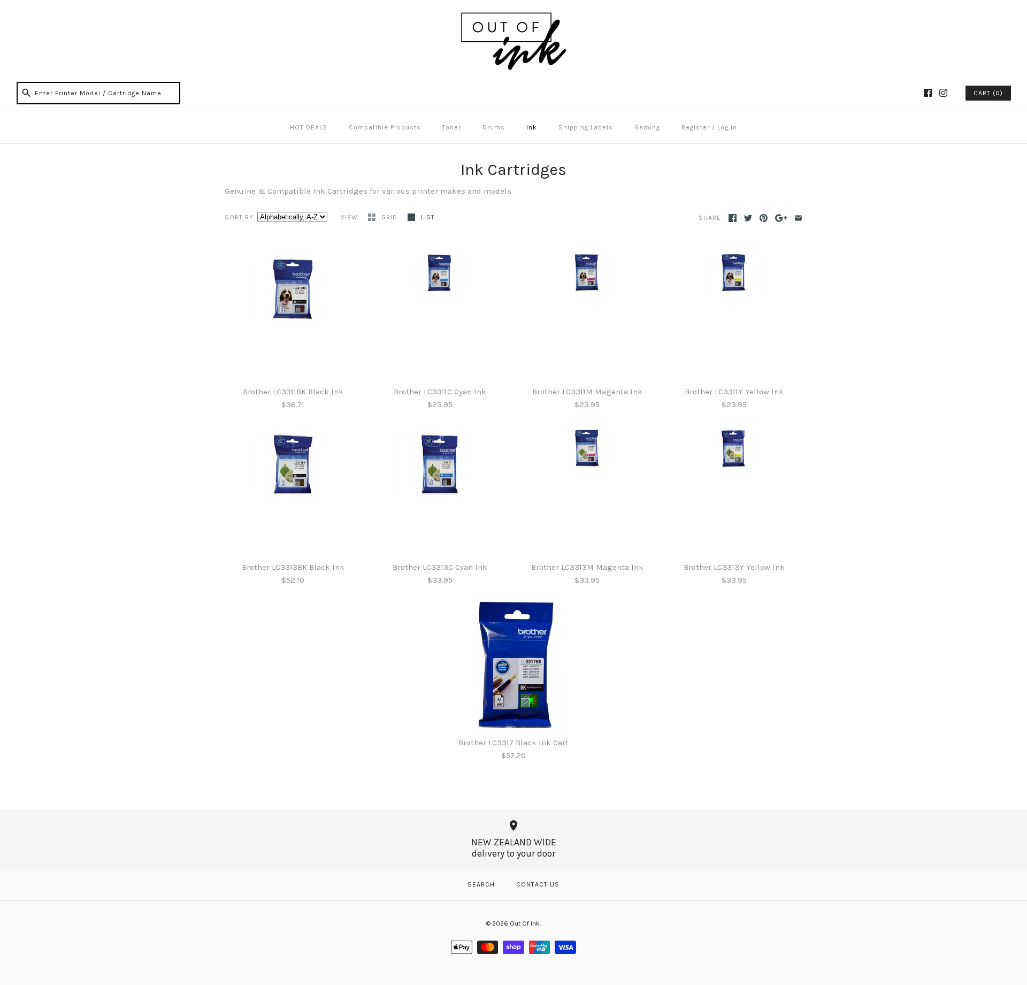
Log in (727, 127)
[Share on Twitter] (748, 218)
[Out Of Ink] (513, 17)
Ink (531, 127)
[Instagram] (943, 93)
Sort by (239, 217)
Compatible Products (385, 127)
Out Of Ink (525, 923)
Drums (493, 127)
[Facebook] (928, 93)
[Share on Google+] (781, 218)
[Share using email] (798, 218)
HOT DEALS (308, 127)
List (428, 217)
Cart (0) (988, 93)
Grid (390, 217)
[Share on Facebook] (733, 218)
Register (695, 127)
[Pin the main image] (764, 218)
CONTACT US (538, 884)
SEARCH (481, 884)
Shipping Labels (585, 127)
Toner (451, 127)
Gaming (647, 127)
